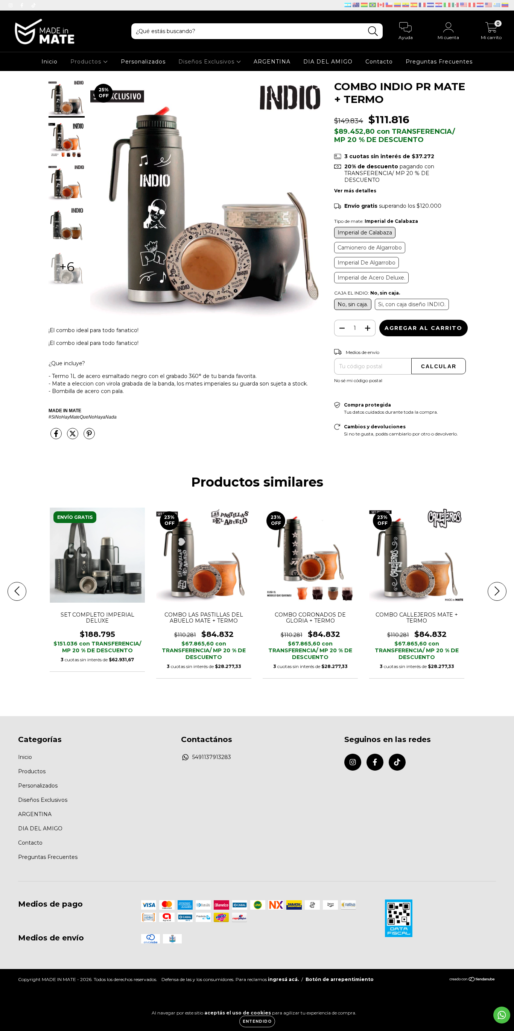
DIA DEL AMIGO (328, 61)
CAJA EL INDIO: (367, 293)
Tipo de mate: (376, 221)
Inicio (49, 61)
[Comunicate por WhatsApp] (501, 1015)
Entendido (257, 1021)
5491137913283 (211, 757)
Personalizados (143, 61)
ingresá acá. (283, 979)
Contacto (379, 61)
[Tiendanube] (472, 980)
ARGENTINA (272, 61)
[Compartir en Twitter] (73, 437)
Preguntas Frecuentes (439, 61)
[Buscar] (373, 31)
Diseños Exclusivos (207, 61)
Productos (86, 61)
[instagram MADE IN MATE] (11, 5)
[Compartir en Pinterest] (89, 437)
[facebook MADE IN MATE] (22, 5)
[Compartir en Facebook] (56, 437)
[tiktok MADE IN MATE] (33, 5)
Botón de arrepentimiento (340, 979)
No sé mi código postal (358, 380)
